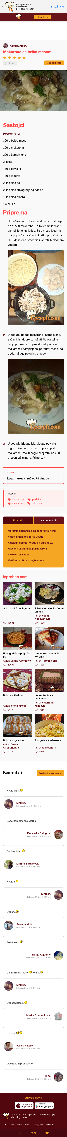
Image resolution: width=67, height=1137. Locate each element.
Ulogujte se (42, 17)
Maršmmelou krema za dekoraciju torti (32, 530)
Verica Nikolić (24, 1045)
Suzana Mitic (24, 924)
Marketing (15, 1117)
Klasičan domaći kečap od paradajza (30, 542)
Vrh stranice (32, 1097)
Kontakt (25, 1117)
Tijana (47, 1075)
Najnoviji (18, 520)
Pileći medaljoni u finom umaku (49, 603)
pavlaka (36, 499)
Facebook (9, 1125)
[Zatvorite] (2, 7)
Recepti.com (6, 1116)
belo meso (37, 503)
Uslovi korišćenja (46, 1114)
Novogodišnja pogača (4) (17, 646)
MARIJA (22, 45)
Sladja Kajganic (41, 954)
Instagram (38, 1125)
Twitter (19, 1125)
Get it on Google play (44, 1105)
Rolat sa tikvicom (17, 690)
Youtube (28, 1125)
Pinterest (49, 1125)
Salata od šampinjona (17, 603)
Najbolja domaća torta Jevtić (25, 536)
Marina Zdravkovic (27, 863)
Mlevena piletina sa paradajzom (27, 548)
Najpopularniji (49, 520)
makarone (17, 503)
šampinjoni (18, 499)
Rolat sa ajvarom (17, 733)
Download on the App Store (24, 1105)
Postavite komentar (50, 773)
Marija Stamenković (38, 1015)
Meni (33, 1133)
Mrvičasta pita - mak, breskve (26, 560)
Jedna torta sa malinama (49, 690)
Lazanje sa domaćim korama (49, 646)
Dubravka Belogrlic (39, 833)
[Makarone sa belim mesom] (36, 287)
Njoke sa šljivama (18, 554)
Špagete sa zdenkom (49, 733)
